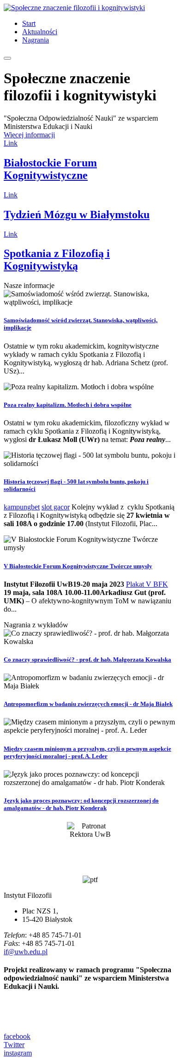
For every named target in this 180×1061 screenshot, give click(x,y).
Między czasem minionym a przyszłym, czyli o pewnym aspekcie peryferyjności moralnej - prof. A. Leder (87, 752)
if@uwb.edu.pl (26, 952)
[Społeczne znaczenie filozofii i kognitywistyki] (74, 8)
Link (11, 143)
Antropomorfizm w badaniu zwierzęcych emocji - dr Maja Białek (88, 703)
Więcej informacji (29, 135)
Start (29, 23)
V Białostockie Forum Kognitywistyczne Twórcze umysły (78, 566)
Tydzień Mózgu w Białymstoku (77, 215)
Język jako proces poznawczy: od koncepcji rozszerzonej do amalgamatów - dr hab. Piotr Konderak (81, 804)
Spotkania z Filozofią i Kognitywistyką (57, 259)
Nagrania (35, 40)
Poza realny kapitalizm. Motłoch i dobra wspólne (68, 404)
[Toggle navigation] (7, 58)
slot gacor (56, 507)
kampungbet (22, 507)
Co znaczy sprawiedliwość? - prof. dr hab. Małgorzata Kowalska (87, 659)
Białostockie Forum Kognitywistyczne (50, 169)
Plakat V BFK (147, 584)
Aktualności (39, 32)
